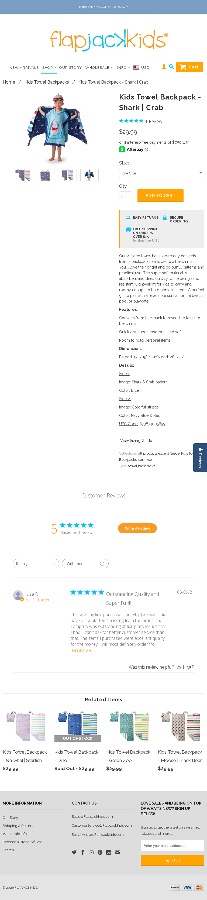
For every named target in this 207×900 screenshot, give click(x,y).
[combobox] (36, 563)
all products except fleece (159, 453)
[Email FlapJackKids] (117, 852)
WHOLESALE (99, 68)
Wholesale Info (15, 834)
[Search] (171, 67)
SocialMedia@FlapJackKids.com (98, 835)
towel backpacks (141, 466)
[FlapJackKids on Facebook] (82, 852)
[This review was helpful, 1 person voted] (179, 667)
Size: (124, 163)
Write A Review (137, 528)
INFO (123, 68)
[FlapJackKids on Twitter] (74, 852)
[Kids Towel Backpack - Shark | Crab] (58, 128)
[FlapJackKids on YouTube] (91, 852)
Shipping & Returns (18, 826)
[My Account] (164, 67)
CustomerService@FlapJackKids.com (102, 825)
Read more (81, 650)
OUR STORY (70, 68)
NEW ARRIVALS (24, 68)
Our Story (10, 818)
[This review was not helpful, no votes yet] (189, 666)
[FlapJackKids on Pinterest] (100, 852)
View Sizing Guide (136, 440)
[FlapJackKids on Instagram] (108, 852)
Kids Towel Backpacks (46, 82)
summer (145, 460)
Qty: (123, 186)
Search (8, 850)
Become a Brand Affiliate (22, 842)
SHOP (49, 68)
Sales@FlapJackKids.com (92, 817)
